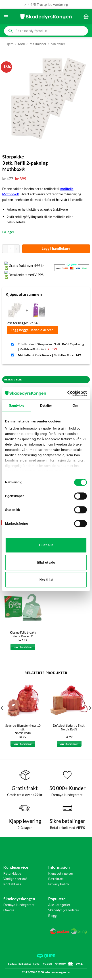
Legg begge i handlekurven (32, 330)
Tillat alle (46, 545)
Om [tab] (75, 405)
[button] (5, 16)
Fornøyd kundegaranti (19, 905)
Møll (21, 44)
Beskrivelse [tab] (13, 379)
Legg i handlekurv (56, 248)
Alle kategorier (59, 905)
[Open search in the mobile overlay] (46, 31)
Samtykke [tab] (16, 405)
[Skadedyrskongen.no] (46, 16)
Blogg (52, 916)
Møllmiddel (37, 44)
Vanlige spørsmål (15, 879)
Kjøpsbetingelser (60, 873)
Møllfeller (58, 44)
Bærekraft (56, 879)
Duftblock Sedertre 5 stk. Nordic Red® (69, 727)
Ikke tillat (46, 579)
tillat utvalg (46, 562)
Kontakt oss (12, 884)
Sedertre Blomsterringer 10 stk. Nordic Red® (23, 729)
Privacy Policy (58, 884)
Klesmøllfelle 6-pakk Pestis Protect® (23, 634)
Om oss (8, 910)
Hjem (9, 44)
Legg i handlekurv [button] (23, 647)
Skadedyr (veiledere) (63, 910)
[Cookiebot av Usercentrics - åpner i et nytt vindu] (67, 393)
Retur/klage (12, 873)
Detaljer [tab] (46, 405)
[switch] (80, 496)
